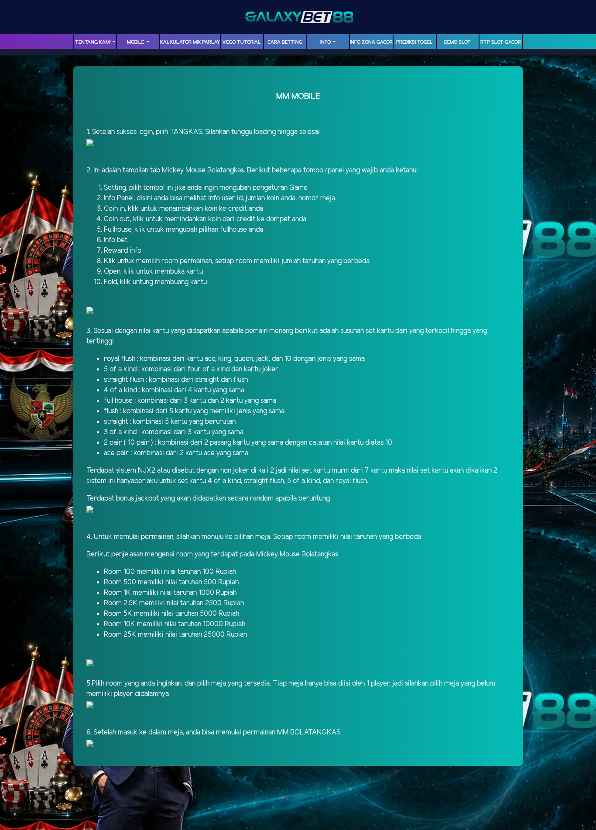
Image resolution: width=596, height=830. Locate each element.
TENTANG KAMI (93, 42)
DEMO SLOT (457, 42)
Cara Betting (284, 42)
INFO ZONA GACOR (371, 42)
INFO (326, 42)
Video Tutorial (242, 42)
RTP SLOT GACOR (500, 42)
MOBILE (136, 42)
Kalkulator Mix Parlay (190, 42)
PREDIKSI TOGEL (414, 42)
